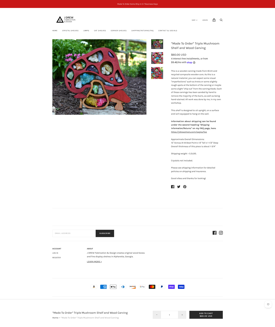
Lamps (86, 31)
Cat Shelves (100, 31)
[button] (157, 44)
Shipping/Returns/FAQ (142, 31)
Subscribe (104, 233)
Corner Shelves (119, 31)
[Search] (221, 21)
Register (56, 257)
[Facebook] (214, 233)
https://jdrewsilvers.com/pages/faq (189, 132)
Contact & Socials (167, 31)
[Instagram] (221, 233)
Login (205, 20)
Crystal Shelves (70, 31)
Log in (55, 253)
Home (54, 31)
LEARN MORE (94, 261)
